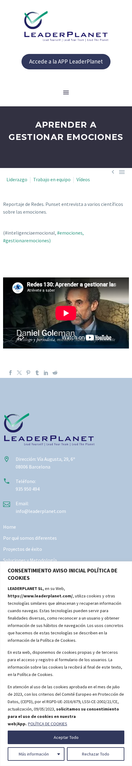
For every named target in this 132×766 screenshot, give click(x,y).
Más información (34, 754)
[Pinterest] (28, 372)
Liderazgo (16, 179)
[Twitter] (19, 372)
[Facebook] (10, 372)
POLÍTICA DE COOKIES (47, 724)
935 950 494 (28, 489)
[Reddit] (54, 372)
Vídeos (83, 179)
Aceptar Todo (66, 737)
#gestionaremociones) (27, 240)
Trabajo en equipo (52, 179)
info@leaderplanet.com (41, 511)
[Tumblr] (37, 372)
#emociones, (70, 233)
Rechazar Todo (95, 754)
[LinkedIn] (46, 372)
